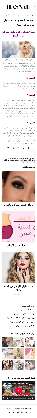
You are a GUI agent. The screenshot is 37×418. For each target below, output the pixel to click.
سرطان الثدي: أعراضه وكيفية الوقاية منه (22, 314)
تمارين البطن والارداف (19, 245)
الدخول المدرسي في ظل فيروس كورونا (22, 322)
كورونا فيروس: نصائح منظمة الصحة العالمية (21, 318)
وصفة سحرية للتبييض (28, 162)
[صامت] (7, 398)
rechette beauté (13, 158)
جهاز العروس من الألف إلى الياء (25, 326)
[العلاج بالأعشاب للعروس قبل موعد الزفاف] (29, 364)
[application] (18, 390)
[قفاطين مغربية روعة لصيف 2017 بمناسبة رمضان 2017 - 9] (18, 353)
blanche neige (23, 158)
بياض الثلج (31, 160)
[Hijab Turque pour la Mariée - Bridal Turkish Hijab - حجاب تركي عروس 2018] (7, 342)
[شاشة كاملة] (4, 398)
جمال (33, 15)
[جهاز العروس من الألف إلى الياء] (29, 342)
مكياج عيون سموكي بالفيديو (18, 204)
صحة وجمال (28, 15)
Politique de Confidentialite (23, 408)
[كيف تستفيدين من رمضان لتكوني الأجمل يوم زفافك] (29, 353)
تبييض (25, 160)
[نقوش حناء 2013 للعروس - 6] (7, 364)
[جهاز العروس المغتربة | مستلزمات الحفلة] (7, 353)
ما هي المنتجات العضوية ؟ (27, 310)
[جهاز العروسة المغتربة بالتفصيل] (18, 342)
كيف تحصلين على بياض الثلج (13, 160)
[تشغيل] (33, 398)
